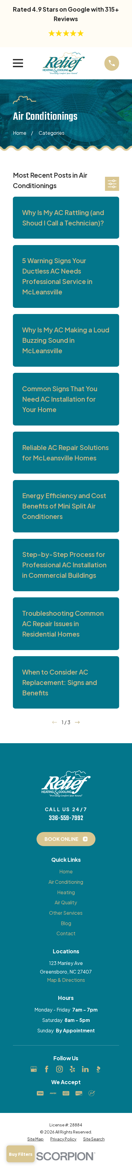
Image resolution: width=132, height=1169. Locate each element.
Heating (66, 892)
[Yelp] (72, 1069)
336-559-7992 (66, 818)
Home (66, 871)
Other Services (66, 913)
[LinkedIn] (85, 1069)
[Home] (64, 63)
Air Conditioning (66, 882)
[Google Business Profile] (33, 1069)
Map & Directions (66, 980)
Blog (66, 923)
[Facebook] (46, 1069)
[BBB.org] (98, 1069)
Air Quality (66, 902)
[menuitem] (35, 1139)
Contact (66, 933)
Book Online (61, 839)
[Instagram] (59, 1069)
